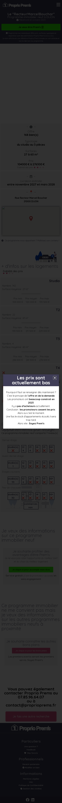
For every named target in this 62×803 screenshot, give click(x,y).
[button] (54, 378)
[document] (31, 401)
